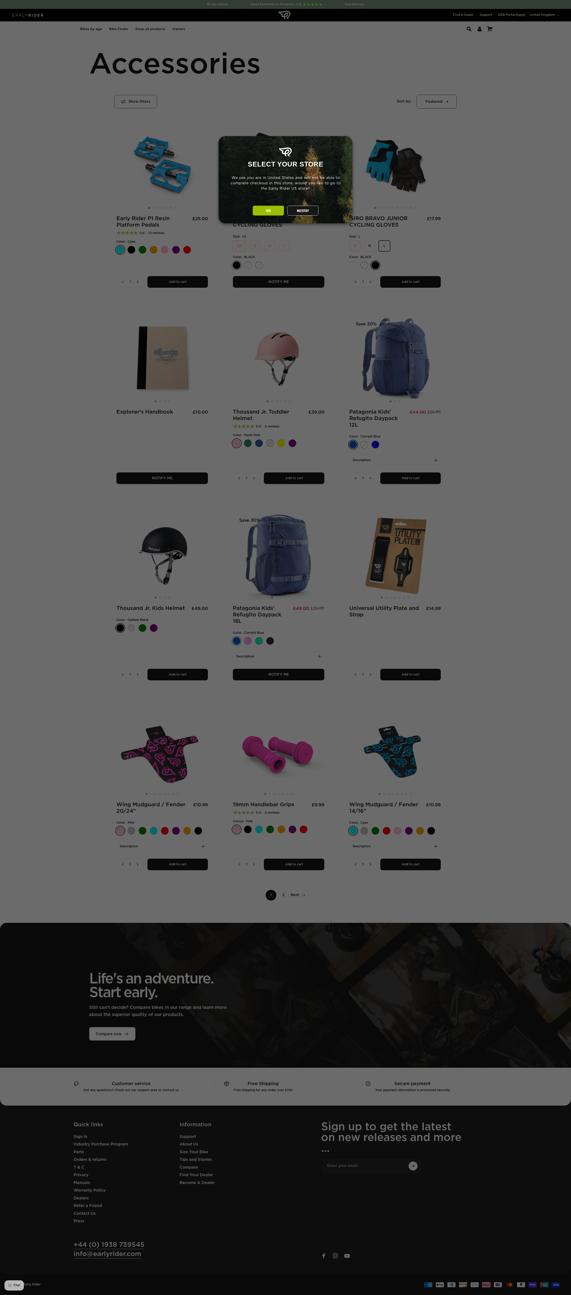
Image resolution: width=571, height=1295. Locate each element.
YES (268, 211)
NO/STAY (303, 211)
